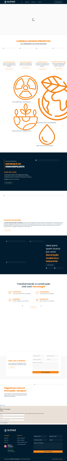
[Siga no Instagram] (5, 446)
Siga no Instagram (10, 445)
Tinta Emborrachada (26, 62)
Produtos (33, 2)
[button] (58, 2)
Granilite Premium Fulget (59, 62)
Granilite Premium (42, 62)
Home (22, 2)
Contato (40, 2)
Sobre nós (27, 2)
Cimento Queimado (9, 62)
